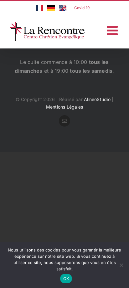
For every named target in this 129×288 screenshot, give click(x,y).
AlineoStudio (97, 99)
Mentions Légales (64, 107)
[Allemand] (51, 8)
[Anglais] (63, 8)
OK (66, 278)
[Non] (121, 265)
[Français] (39, 8)
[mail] (64, 121)
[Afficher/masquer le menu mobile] (113, 30)
